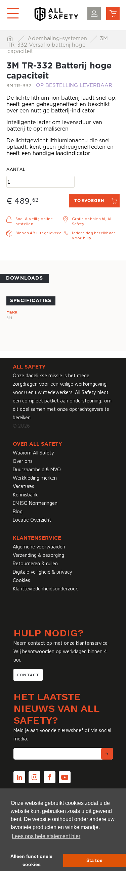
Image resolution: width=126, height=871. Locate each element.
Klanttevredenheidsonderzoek (45, 588)
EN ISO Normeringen (35, 503)
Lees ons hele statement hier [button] (46, 836)
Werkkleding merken (35, 478)
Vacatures (23, 486)
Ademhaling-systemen (58, 38)
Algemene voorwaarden (39, 546)
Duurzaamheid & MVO (37, 469)
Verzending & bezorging (38, 555)
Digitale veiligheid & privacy (42, 572)
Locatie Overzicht (32, 520)
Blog (18, 511)
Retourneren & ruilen (35, 563)
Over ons (23, 461)
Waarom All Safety (33, 452)
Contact (28, 674)
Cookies (21, 580)
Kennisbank (25, 494)
